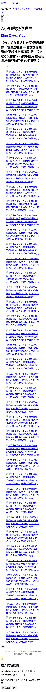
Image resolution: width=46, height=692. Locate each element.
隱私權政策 (18, 654)
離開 (14, 688)
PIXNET (14, 652)
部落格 (15, 36)
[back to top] (3, 646)
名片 (23, 36)
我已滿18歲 (6, 688)
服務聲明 (28, 654)
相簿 (6, 36)
